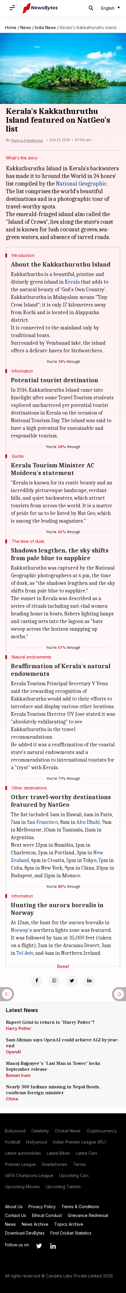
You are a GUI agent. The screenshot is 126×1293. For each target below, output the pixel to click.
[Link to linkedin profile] (53, 1246)
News (25, 27)
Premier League (20, 1164)
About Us (14, 1206)
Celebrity (40, 1130)
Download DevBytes (25, 1232)
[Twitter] (72, 981)
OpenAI (13, 1051)
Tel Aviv (24, 953)
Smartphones (54, 1164)
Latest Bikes (58, 1153)
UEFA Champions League (29, 1175)
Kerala (72, 282)
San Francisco (42, 822)
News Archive (35, 1224)
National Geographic (81, 183)
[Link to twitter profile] (39, 1246)
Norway (19, 930)
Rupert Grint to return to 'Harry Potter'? (50, 1022)
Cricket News (68, 1130)
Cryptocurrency (101, 1130)
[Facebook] (36, 981)
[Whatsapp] (54, 981)
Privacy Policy (42, 1206)
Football (12, 1141)
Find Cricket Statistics (70, 1232)
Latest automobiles (23, 1153)
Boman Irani (18, 1075)
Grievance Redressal (88, 1215)
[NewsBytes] (40, 8)
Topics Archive (68, 1224)
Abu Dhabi (88, 822)
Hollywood (36, 1141)
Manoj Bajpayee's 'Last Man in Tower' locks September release (53, 1066)
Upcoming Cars (74, 1175)
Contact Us (15, 1215)
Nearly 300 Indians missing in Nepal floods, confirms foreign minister (53, 1090)
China (12, 1098)
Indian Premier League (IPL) (79, 1141)
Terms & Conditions (80, 1206)
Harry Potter (18, 1028)
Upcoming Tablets (63, 1186)
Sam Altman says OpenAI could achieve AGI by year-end (62, 1043)
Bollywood (15, 1130)
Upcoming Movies (22, 1186)
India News (45, 27)
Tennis (79, 1164)
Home (10, 27)
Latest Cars (86, 1153)
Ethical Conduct (47, 1215)
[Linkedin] (89, 981)
